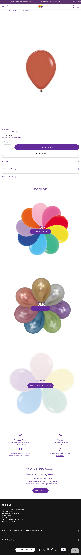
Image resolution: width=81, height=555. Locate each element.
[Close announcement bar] (79, 1)
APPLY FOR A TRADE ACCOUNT (17, 2)
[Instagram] (48, 549)
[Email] (19, 177)
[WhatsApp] (16, 177)
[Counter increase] (11, 147)
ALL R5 (9, 11)
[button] (3, 6)
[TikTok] (56, 549)
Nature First (60, 456)
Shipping (9, 137)
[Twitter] (44, 549)
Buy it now (40, 154)
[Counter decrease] (3, 147)
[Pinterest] (13, 177)
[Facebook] (9, 177)
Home (3, 11)
